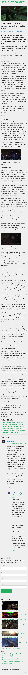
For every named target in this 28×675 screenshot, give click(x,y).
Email (2, 578)
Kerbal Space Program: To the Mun (12, 654)
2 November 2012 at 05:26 (18, 443)
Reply (8, 487)
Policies (25, 673)
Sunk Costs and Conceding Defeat (12, 658)
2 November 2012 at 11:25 (17, 496)
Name (3, 572)
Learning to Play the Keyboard (11, 656)
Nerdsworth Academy (13, 1)
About (19, 673)
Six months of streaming (9, 660)
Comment (3, 565)
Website (3, 584)
